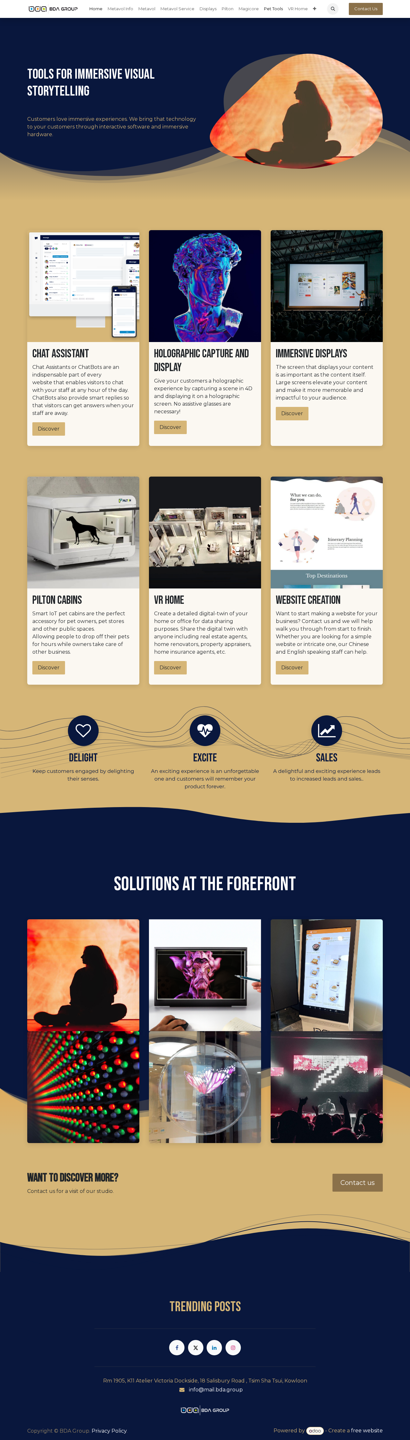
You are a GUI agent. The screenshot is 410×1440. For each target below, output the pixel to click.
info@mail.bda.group (216, 1390)
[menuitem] (96, 9)
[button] (333, 9)
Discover (49, 429)
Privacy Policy (109, 1431)
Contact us (357, 1183)
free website (367, 1431)
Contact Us (365, 8)
